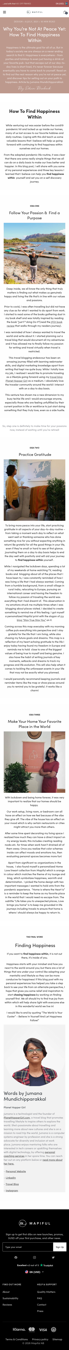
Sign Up (60, 1247)
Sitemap (57, 1339)
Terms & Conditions (16, 1339)
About (6, 1291)
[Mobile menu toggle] (4, 12)
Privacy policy (40, 1339)
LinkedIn (11, 1177)
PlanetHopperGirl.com (17, 1117)
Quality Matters (46, 1291)
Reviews (7, 1304)
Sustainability (10, 1298)
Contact (41, 1304)
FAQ (39, 1298)
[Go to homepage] (34, 12)
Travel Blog (12, 1184)
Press (40, 1311)
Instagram (12, 1190)
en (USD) (60, 3)
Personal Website (16, 1171)
